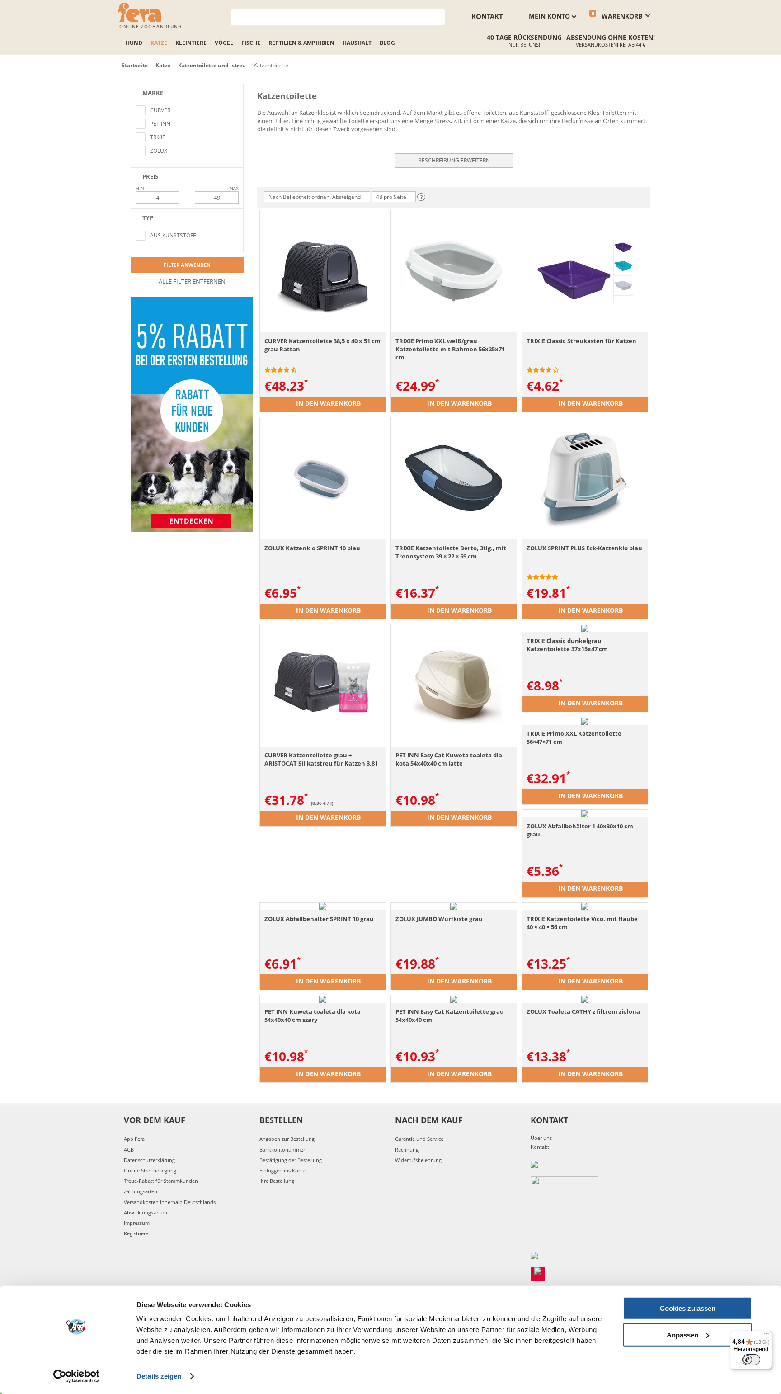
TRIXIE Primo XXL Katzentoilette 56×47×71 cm (574, 737)
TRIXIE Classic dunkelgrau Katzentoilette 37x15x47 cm (567, 645)
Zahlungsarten (140, 1191)
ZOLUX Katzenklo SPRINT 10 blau (312, 548)
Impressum (137, 1222)
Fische (250, 43)
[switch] (751, 1359)
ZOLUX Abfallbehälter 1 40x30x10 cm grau (580, 830)
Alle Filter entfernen (191, 281)
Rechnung (407, 1149)
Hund (134, 43)
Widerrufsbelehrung (418, 1160)
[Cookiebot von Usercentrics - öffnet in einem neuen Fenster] (76, 1376)
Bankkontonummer (282, 1149)
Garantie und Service (419, 1138)
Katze (159, 43)
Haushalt (357, 43)
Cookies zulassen (687, 1308)
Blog (387, 43)
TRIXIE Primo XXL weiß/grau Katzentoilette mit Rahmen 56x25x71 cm (450, 349)
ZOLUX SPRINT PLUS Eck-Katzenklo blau (584, 548)
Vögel (224, 43)
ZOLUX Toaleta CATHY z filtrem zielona (583, 1011)
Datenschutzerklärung (149, 1160)
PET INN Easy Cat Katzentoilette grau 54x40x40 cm (449, 1015)
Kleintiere (191, 43)
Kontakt (487, 16)
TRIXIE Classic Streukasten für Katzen (581, 341)
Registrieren (137, 1233)
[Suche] (439, 16)
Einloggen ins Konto (282, 1170)
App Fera (134, 1138)
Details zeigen (158, 1376)
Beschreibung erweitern (454, 160)
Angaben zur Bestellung (287, 1138)
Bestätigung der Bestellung (290, 1160)
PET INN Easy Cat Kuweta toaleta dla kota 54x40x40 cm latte (448, 759)
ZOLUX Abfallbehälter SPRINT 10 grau (319, 919)
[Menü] (766, 1336)
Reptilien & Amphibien (301, 43)
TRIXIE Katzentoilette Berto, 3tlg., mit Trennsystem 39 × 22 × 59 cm (450, 552)
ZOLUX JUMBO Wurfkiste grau (439, 919)
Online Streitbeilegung (150, 1170)
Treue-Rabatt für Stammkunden (161, 1180)
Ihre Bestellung (276, 1180)
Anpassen (682, 1334)
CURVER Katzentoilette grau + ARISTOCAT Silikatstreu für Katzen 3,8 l (321, 759)
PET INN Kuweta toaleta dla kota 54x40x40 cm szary (312, 1015)
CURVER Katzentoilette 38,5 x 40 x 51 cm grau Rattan (322, 345)
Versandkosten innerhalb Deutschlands (170, 1202)
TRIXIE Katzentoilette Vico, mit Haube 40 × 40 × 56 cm (582, 923)
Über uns (541, 1137)
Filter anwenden (187, 264)
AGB (129, 1149)
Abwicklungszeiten (145, 1212)
